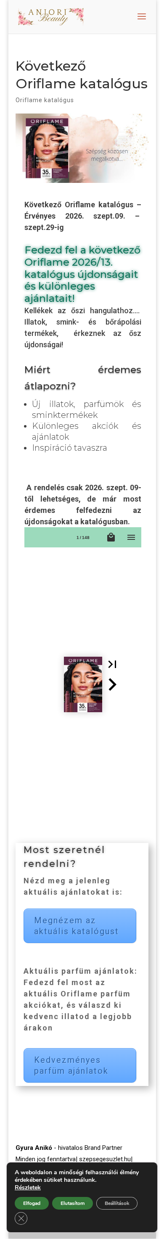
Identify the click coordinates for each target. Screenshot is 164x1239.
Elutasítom (73, 1203)
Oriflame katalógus (45, 100)
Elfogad (31, 1203)
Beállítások (117, 1203)
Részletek (28, 1187)
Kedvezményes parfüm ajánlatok (71, 1065)
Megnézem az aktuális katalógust (76, 925)
